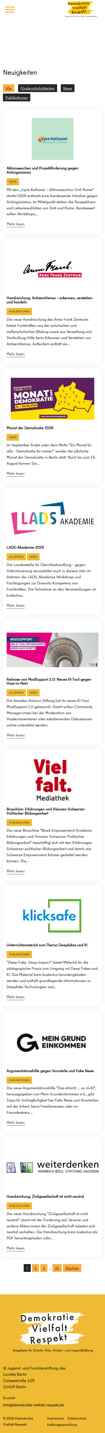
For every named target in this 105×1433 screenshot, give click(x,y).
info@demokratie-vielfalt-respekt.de (33, 1404)
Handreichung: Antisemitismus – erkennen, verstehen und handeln (50, 300)
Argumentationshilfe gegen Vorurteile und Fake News (50, 1071)
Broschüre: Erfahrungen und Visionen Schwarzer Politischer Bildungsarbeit (46, 811)
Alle (8, 88)
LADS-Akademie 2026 (25, 547)
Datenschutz (76, 1418)
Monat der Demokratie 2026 (30, 428)
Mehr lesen (16, 223)
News (67, 88)
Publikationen (16, 97)
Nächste (72, 1268)
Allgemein (16, 557)
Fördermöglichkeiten (38, 88)
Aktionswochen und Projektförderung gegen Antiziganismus (42, 170)
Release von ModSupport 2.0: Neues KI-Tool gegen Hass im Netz (49, 681)
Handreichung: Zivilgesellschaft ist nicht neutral (45, 1196)
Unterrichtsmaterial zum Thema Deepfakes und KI (47, 945)
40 (57, 1268)
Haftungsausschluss (62, 1424)
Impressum (55, 1418)
